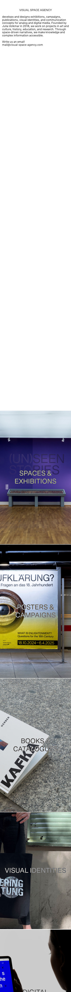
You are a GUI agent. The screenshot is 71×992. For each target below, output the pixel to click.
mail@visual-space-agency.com (22, 44)
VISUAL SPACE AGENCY (35, 10)
